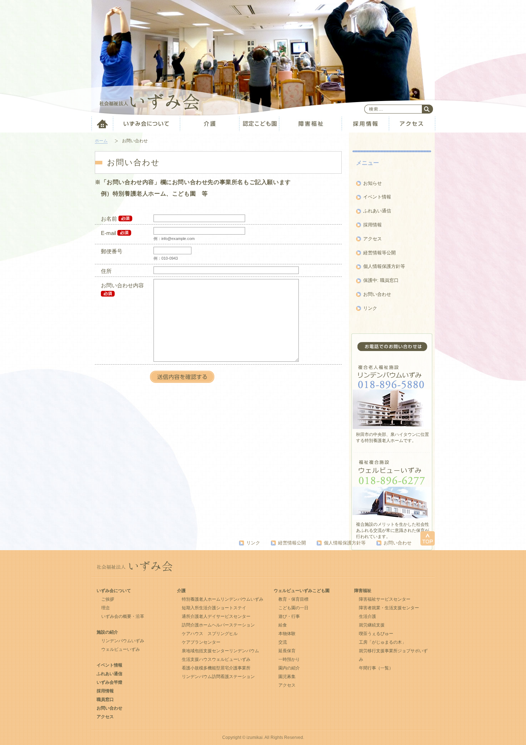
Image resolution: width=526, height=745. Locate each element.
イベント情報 (377, 197)
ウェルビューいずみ (120, 649)
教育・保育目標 (293, 599)
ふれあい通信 (377, 210)
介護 (181, 590)
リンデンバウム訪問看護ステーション (218, 676)
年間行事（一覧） (376, 667)
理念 (105, 607)
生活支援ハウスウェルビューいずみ (216, 659)
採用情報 (372, 224)
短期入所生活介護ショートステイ (214, 607)
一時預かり (289, 659)
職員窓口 (105, 699)
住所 (106, 271)
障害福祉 (362, 590)
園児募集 (287, 676)
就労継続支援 (372, 625)
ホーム (101, 140)
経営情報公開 (292, 542)
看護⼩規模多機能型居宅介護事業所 (216, 667)
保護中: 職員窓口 (381, 280)
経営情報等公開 (379, 252)
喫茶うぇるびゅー (376, 633)
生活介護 (367, 616)
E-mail (108, 233)
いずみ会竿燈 (109, 682)
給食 (282, 625)
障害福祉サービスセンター (384, 599)
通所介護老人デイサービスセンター (216, 616)
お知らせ (372, 183)
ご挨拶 (107, 599)
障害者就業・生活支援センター (389, 607)
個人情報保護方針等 (384, 266)
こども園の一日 (293, 607)
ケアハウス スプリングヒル (210, 633)
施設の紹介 (107, 632)
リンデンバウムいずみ (122, 640)
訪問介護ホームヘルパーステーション (218, 625)
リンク (370, 308)
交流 (282, 642)
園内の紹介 (289, 667)
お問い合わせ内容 (122, 285)
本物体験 (287, 633)
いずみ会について (114, 590)
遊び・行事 (289, 616)
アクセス (372, 238)
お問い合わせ (377, 294)
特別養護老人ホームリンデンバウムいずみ (222, 599)
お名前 (109, 219)
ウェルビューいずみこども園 (302, 590)
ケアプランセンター (201, 642)
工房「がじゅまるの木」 (382, 642)
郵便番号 (111, 251)
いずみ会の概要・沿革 (122, 616)
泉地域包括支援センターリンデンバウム (220, 650)
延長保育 (287, 650)
